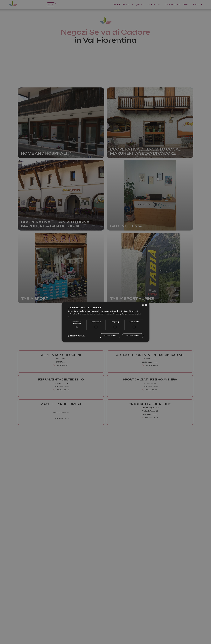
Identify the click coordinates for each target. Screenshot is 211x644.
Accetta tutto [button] (132, 336)
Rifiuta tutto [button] (110, 336)
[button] (76, 335)
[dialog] (105, 322)
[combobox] (143, 305)
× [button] (146, 305)
